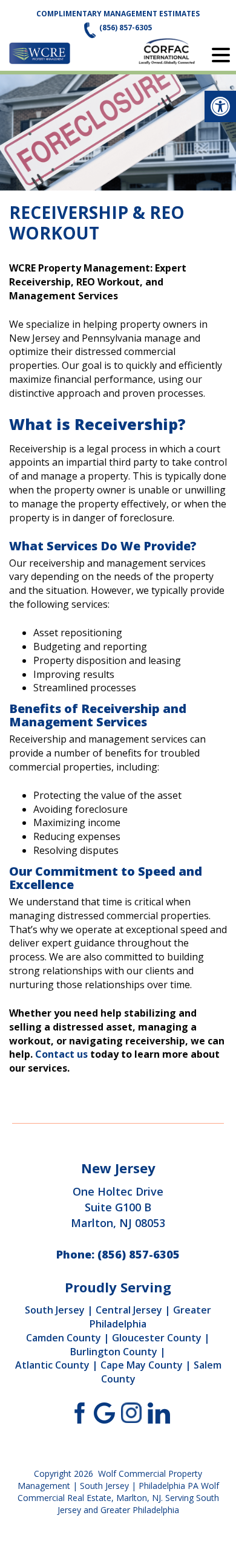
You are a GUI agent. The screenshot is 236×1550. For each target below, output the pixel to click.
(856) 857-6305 (125, 27)
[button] (220, 106)
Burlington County (113, 1351)
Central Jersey (129, 1310)
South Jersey (55, 1310)
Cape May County (141, 1365)
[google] (104, 1412)
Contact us (61, 1054)
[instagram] (131, 1412)
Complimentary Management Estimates (118, 13)
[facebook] (77, 1412)
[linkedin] (158, 1412)
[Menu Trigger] (221, 54)
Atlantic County (52, 1365)
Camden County (63, 1337)
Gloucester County (157, 1337)
